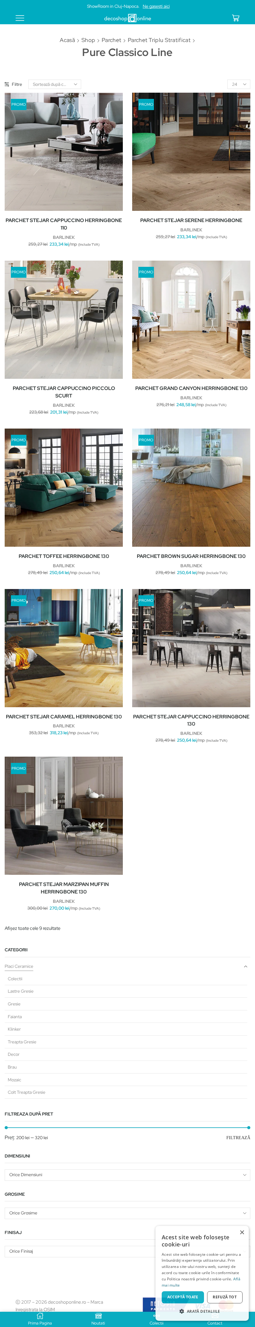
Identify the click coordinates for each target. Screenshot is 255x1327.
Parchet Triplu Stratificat (159, 40)
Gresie (14, 1004)
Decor (14, 1054)
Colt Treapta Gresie (26, 1092)
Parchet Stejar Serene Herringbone (191, 220)
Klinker (14, 1029)
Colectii (15, 978)
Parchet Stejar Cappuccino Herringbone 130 (191, 720)
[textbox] (123, 1175)
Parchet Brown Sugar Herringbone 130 (191, 556)
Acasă (67, 40)
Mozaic (14, 1080)
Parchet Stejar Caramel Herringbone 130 (64, 716)
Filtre (17, 84)
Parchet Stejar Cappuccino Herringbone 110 (64, 224)
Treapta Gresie (22, 1042)
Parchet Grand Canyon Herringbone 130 (191, 388)
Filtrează (238, 1137)
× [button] (241, 1232)
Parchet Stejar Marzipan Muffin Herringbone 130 (64, 888)
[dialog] (202, 1273)
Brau (12, 1067)
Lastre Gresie (21, 991)
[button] (202, 1311)
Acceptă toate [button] (182, 1297)
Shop (88, 40)
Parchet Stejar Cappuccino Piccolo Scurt (64, 392)
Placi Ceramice (19, 966)
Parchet (111, 40)
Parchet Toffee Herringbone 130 (64, 556)
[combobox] (127, 1175)
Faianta (15, 1016)
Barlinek (64, 237)
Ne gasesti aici (156, 6)
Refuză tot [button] (225, 1297)
